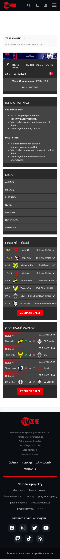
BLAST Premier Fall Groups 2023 (23, 44)
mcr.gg (30, 496)
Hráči (48, 250)
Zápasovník (13, 38)
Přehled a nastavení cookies (30, 437)
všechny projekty (41, 509)
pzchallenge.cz (18, 502)
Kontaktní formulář (30, 454)
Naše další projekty (30, 484)
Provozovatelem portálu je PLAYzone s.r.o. (30, 432)
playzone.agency (47, 496)
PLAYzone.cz (27, 553)
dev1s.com (19, 490)
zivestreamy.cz (25, 508)
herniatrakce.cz (38, 490)
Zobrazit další (30, 313)
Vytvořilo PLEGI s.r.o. (43, 553)
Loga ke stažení (30, 450)
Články (13, 462)
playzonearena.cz (12, 496)
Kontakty (30, 468)
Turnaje (27, 462)
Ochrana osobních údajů (30, 441)
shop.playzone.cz (40, 502)
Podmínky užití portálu (30, 445)
